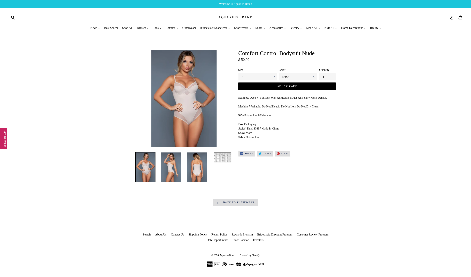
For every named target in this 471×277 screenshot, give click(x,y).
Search (147, 234)
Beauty (374, 27)
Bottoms (171, 27)
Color (282, 69)
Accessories (276, 27)
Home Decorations (352, 27)
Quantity (324, 69)
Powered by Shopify (250, 255)
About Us (161, 234)
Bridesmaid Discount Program (274, 234)
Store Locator (241, 240)
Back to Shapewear (238, 202)
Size (240, 69)
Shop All (127, 27)
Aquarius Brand (235, 17)
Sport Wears (241, 27)
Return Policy (219, 234)
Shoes (259, 27)
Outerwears (189, 27)
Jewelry (295, 27)
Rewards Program (242, 234)
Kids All (329, 27)
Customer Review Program (312, 234)
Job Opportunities (218, 240)
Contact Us (177, 234)
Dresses (142, 27)
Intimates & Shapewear (214, 27)
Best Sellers (111, 27)
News (94, 27)
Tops (156, 27)
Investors (258, 240)
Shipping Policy (197, 234)
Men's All (312, 27)
